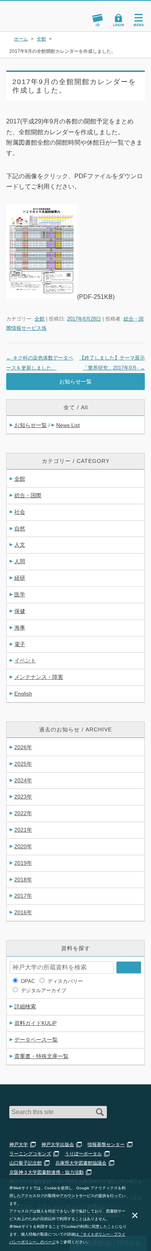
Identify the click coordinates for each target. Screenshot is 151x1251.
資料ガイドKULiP (35, 1023)
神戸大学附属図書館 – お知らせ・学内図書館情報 (42, 12)
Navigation (138, 20)
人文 (19, 545)
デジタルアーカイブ (43, 990)
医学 (19, 594)
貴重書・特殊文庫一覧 (41, 1056)
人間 (19, 561)
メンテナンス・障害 (38, 677)
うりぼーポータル (83, 1153)
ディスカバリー (65, 981)
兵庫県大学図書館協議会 (80, 1163)
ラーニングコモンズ (30, 1153)
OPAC (28, 981)
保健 (19, 611)
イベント (25, 660)
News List (68, 425)
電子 (19, 644)
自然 (19, 528)
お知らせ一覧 (75, 381)
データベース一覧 (36, 1040)
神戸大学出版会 (57, 1144)
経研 (19, 578)
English (23, 693)
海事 (19, 628)
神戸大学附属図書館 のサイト (33, 22)
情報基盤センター (106, 1144)
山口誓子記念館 (25, 1163)
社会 (19, 512)
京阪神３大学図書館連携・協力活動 (46, 1172)
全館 (39, 319)
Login (118, 20)
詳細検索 (25, 1006)
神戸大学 (18, 1144)
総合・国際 (27, 495)
